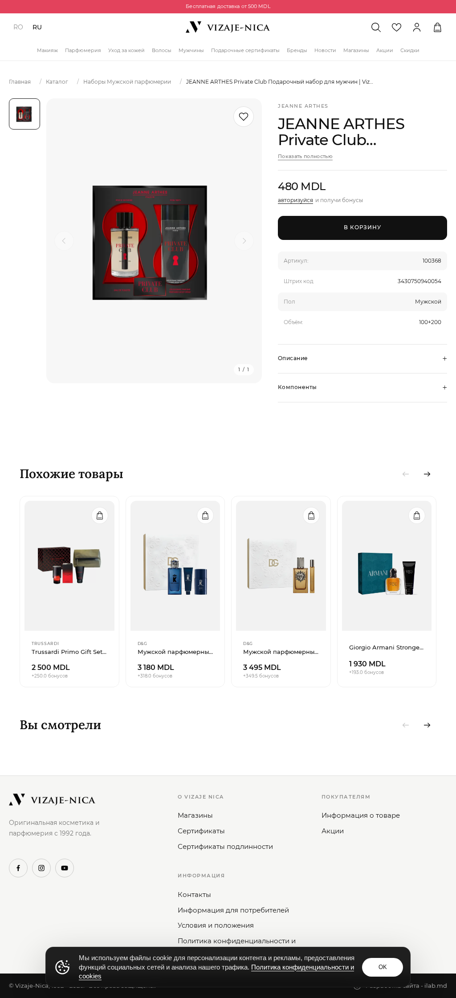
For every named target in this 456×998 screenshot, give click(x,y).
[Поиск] (376, 27)
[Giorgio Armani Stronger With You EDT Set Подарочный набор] (387, 566)
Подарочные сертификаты (245, 50)
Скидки (409, 50)
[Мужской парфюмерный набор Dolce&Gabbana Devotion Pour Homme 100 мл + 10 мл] (281, 566)
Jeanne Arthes (303, 106)
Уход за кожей (126, 50)
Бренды (297, 50)
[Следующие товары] (427, 474)
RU (37, 27)
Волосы (161, 50)
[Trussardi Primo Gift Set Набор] (69, 566)
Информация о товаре (361, 815)
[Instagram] (41, 868)
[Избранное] (396, 27)
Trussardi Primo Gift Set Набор (69, 651)
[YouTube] (64, 868)
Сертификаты (201, 831)
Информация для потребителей (233, 910)
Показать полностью (305, 156)
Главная (20, 81)
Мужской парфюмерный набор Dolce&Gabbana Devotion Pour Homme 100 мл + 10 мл (281, 651)
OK (383, 967)
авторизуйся (295, 200)
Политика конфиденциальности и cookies (237, 946)
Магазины (356, 50)
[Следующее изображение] (244, 241)
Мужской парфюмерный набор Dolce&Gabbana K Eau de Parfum (175, 651)
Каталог (57, 81)
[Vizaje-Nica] (228, 27)
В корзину (363, 227)
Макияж (47, 50)
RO (18, 27)
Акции (384, 50)
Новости (325, 50)
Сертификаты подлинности (225, 846)
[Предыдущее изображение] (64, 241)
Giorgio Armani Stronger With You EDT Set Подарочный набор (387, 647)
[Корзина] (437, 27)
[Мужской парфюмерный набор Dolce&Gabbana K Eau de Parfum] (175, 566)
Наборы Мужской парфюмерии (127, 81)
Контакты (194, 894)
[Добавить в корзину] (99, 515)
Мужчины (191, 50)
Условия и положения (216, 925)
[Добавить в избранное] (243, 116)
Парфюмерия (83, 50)
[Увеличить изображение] (154, 240)
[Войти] (417, 27)
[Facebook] (18, 868)
